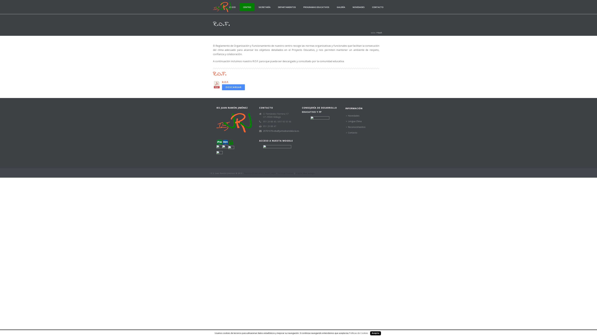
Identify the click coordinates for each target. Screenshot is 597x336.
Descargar (233, 87)
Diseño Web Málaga (305, 173)
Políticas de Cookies (358, 333)
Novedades (359, 7)
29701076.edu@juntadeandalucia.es (281, 131)
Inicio (232, 7)
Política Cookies (285, 173)
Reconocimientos (357, 127)
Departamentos (287, 7)
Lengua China (355, 121)
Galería (341, 7)
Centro (247, 7)
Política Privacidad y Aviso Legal (260, 173)
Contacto (377, 7)
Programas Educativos (316, 7)
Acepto (375, 333)
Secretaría (265, 7)
